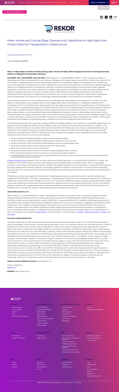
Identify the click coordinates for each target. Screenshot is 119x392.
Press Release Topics (68, 335)
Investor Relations (42, 367)
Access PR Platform (42, 307)
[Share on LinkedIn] (110, 17)
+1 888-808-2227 (92, 364)
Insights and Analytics (43, 323)
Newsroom (63, 2)
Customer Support (92, 369)
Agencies (14, 311)
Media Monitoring (42, 316)
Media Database (41, 311)
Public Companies (17, 307)
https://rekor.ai (41, 212)
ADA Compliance (66, 311)
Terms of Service (68, 382)
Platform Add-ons (41, 338)
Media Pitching (41, 314)
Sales (88, 367)
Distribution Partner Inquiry (94, 376)
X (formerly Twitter (92, 212)
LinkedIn (80, 212)
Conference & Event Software (95, 309)
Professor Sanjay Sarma (16, 160)
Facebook (11, 214)
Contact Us (102, 8)
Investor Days (66, 318)
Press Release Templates (94, 335)
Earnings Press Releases (69, 316)
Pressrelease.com (67, 367)
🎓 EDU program (73, 2)
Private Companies (17, 309)
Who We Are (40, 362)
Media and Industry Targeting (45, 318)
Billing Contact (91, 373)
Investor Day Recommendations (71, 352)
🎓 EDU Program (91, 340)
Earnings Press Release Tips (70, 349)
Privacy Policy (77, 382)
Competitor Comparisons (69, 341)
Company (14, 367)
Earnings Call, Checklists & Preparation (69, 346)
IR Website (65, 309)
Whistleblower (66, 320)
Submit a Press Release (98, 2)
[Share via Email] (115, 17)
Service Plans (40, 335)
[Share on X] (106, 17)
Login (113, 2)
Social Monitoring (41, 320)
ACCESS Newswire (67, 362)
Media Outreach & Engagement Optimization (70, 338)
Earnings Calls (66, 314)
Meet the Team (41, 364)
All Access (89, 307)
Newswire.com (66, 364)
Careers (39, 369)
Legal (13, 314)
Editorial (89, 371)
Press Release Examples (94, 338)
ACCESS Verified (41, 325)
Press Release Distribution (44, 309)
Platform (14, 364)
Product (14, 362)
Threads (103, 212)
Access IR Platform (67, 307)
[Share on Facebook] (101, 17)
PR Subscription (16, 335)
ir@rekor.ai (11, 267)
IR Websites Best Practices (69, 344)
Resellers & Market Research (20, 316)
